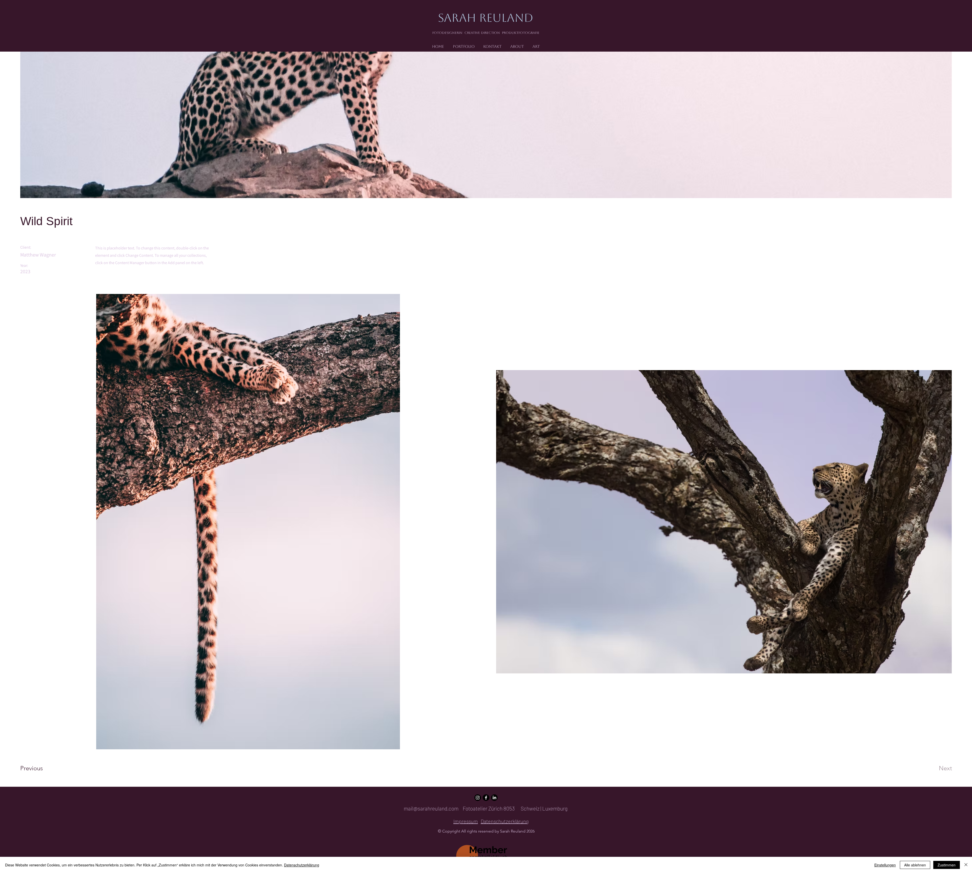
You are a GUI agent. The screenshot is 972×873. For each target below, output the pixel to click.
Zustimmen (947, 864)
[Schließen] (966, 865)
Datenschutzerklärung (301, 864)
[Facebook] (486, 797)
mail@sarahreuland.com (431, 808)
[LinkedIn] (494, 797)
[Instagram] (477, 797)
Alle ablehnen (915, 864)
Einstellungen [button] (885, 864)
